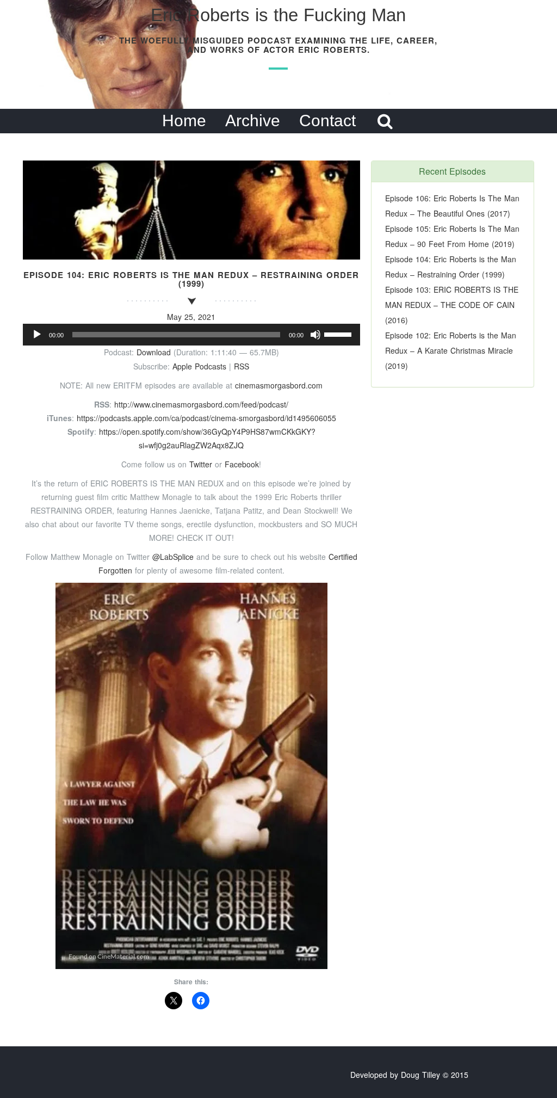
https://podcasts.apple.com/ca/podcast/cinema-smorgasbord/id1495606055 (206, 417)
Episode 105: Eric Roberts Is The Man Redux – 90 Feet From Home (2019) (452, 236)
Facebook (242, 464)
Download (154, 352)
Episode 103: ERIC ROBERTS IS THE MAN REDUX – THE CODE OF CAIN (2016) (451, 304)
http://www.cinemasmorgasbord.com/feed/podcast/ (201, 404)
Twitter (200, 464)
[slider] (339, 333)
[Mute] (315, 334)
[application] (191, 335)
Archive (252, 120)
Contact (327, 120)
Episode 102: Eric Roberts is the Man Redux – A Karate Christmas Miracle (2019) (450, 350)
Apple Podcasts (199, 366)
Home (184, 120)
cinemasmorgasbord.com (279, 385)
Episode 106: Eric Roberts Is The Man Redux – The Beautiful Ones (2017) (452, 206)
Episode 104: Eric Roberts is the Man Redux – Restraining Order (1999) (450, 267)
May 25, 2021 (191, 316)
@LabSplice (173, 556)
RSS (241, 366)
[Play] (37, 334)
